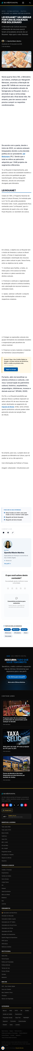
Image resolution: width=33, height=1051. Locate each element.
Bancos (5, 1010)
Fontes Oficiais (5, 971)
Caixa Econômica (6, 891)
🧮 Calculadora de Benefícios (9, 912)
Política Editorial (6, 965)
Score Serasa (5, 879)
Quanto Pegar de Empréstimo (9, 937)
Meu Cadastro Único (7, 992)
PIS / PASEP (5, 848)
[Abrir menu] (23, 2)
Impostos (4, 860)
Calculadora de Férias (7, 928)
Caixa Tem (4, 839)
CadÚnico (4, 836)
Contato (4, 974)
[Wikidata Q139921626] (23, 1042)
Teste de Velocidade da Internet (9, 1037)
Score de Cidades (6, 989)
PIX (2, 885)
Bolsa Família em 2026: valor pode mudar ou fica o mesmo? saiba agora (17, 513)
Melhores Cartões (6, 946)
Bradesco (4, 897)
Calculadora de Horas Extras (9, 925)
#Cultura (7, 629)
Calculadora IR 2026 (7, 931)
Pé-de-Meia (5, 845)
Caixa (11, 1024)
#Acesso (24, 629)
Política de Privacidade (7, 962)
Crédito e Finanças (7, 869)
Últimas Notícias (13, 11)
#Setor (26, 633)
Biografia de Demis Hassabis (14, 517)
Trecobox (4, 995)
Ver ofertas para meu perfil (16, 677)
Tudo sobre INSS (6, 826)
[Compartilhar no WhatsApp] (3, 532)
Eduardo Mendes (20, 1048)
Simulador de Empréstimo (8, 934)
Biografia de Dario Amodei (14, 520)
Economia (13, 1021)
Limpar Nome (5, 882)
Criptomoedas (22, 1021)
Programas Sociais (6, 851)
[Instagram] (3, 805)
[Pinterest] (25, 805)
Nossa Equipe (5, 958)
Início (4, 11)
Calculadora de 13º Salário (8, 922)
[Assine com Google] (16, 611)
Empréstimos (5, 872)
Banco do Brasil (6, 894)
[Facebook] (10, 805)
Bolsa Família (5, 833)
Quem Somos (5, 1031)
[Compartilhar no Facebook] (8, 532)
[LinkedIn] (21, 805)
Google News (8, 810)
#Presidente (17, 633)
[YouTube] (6, 805)
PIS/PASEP (26, 1017)
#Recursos (16, 629)
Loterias (4, 903)
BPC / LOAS (5, 842)
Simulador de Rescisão (8, 915)
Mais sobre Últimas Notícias (16, 682)
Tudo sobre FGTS (6, 829)
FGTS (16, 1010)
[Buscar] (29, 2)
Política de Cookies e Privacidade (10, 1033)
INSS (10, 1010)
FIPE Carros (5, 940)
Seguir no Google (11, 369)
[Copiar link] (13, 532)
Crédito (27, 1010)
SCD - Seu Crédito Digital (8, 986)
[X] (14, 805)
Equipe (11, 1031)
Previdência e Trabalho (8, 854)
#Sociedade (8, 636)
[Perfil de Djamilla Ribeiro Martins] (3, 41)
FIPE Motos (5, 943)
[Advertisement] (16, 125)
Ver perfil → (7, 563)
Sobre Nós (4, 955)
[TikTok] (18, 805)
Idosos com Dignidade (7, 998)
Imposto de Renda (8, 407)
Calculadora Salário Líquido (9, 919)
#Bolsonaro (8, 633)
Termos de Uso (6, 968)
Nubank (4, 888)
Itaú (3, 900)
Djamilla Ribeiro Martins (14, 41)
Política (23, 11)
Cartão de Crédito (6, 876)
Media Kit (4, 977)
